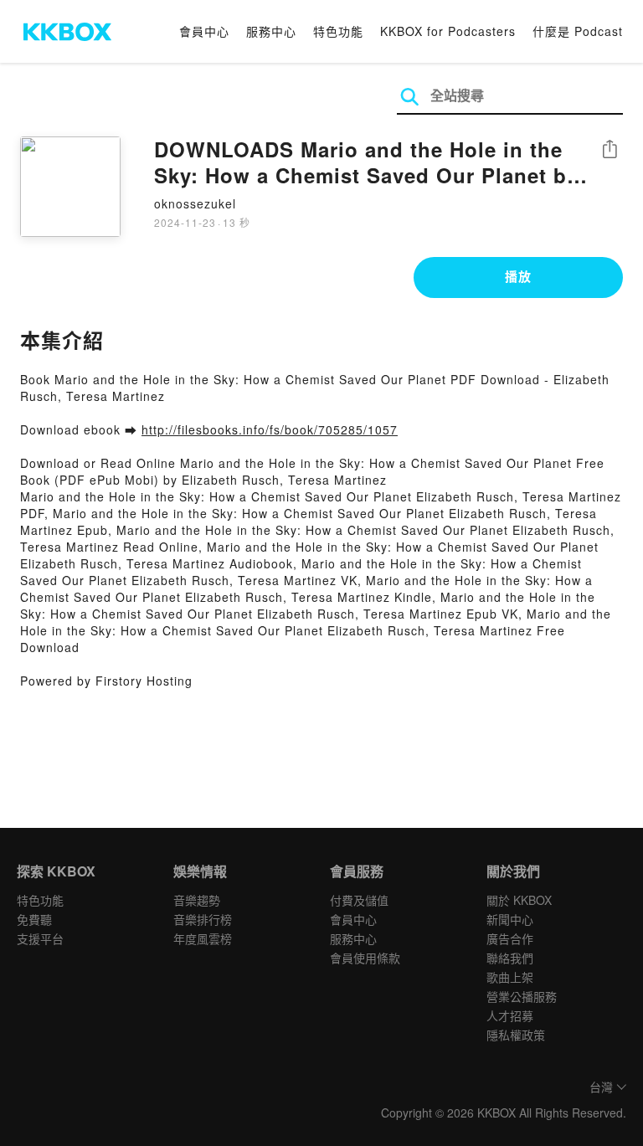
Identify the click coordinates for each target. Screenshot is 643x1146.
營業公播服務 (521, 996)
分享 (609, 150)
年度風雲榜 (202, 938)
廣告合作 (509, 938)
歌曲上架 (509, 977)
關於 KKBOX (519, 900)
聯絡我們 (509, 957)
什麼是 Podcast (577, 31)
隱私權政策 (515, 1034)
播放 (518, 276)
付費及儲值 (359, 900)
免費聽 (34, 919)
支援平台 (40, 938)
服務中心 (271, 31)
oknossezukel (195, 203)
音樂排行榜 (202, 919)
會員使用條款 (365, 957)
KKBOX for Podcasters (448, 31)
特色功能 (338, 31)
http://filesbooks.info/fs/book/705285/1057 (269, 429)
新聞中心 (509, 919)
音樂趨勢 (196, 900)
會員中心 (204, 31)
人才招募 (509, 1015)
